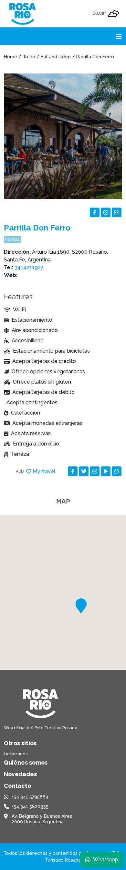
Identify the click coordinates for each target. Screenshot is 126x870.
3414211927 (29, 267)
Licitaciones (15, 753)
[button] (81, 606)
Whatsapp (105, 859)
